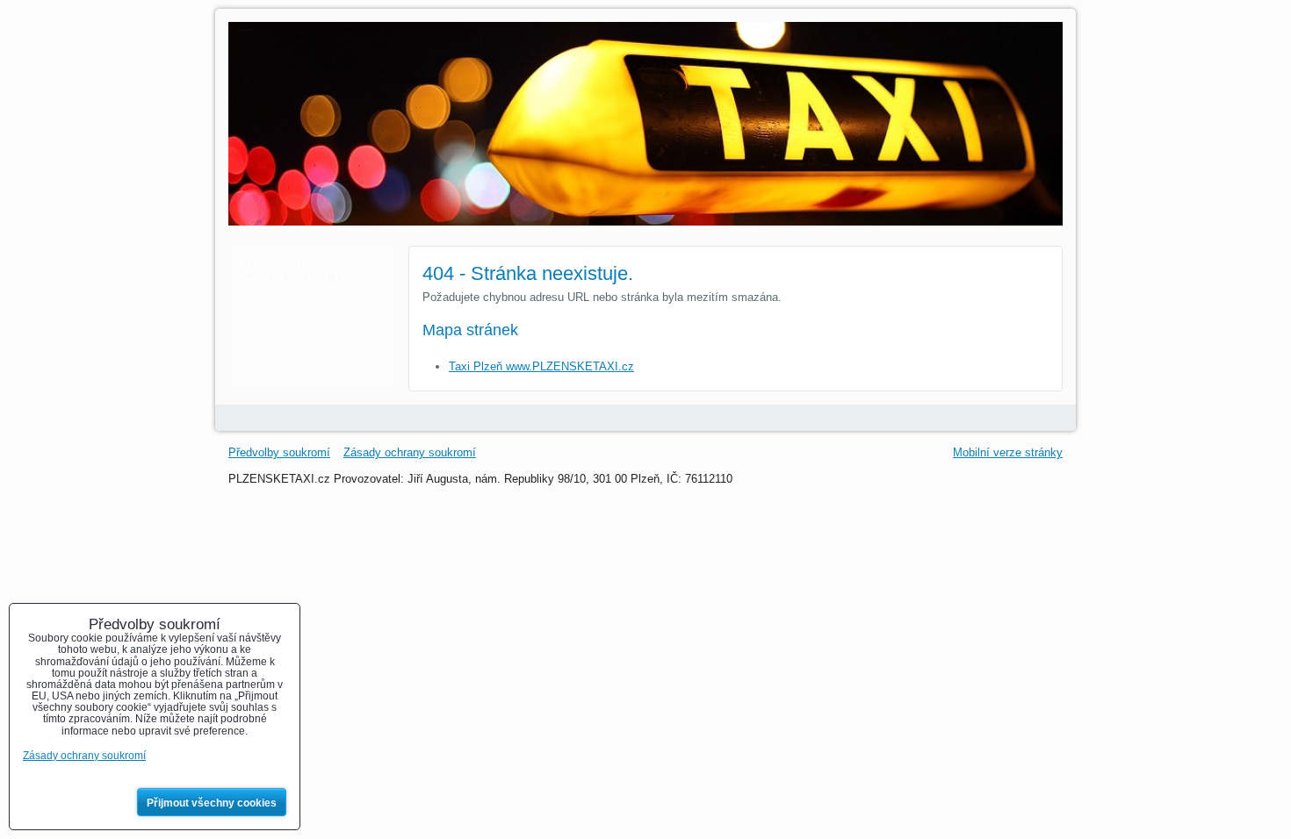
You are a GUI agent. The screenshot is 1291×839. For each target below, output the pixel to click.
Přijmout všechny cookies (212, 803)
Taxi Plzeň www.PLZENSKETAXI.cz (541, 366)
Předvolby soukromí (279, 452)
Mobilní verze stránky (1008, 452)
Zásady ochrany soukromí (409, 452)
